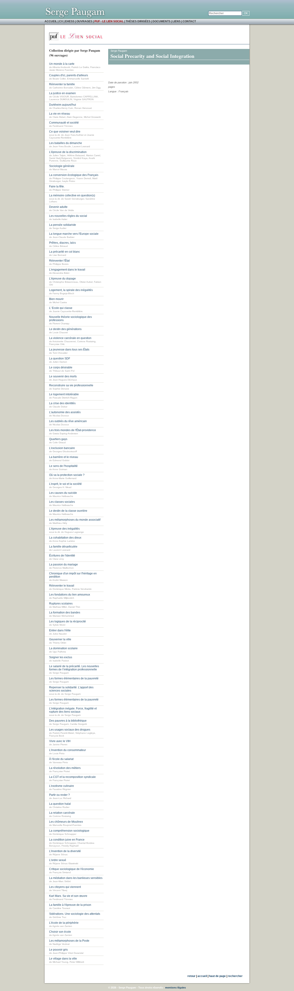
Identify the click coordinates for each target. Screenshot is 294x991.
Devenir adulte (58, 207)
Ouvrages (84, 21)
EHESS (69, 21)
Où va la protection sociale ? (67, 475)
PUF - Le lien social (109, 21)
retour (191, 976)
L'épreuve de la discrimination (68, 152)
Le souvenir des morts (63, 376)
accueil (202, 976)
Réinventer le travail (61, 585)
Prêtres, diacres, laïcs (62, 242)
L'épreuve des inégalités (64, 528)
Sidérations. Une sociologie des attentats (74, 913)
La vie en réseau (59, 113)
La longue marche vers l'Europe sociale (74, 233)
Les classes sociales (62, 501)
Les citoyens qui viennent (65, 887)
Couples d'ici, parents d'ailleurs (68, 75)
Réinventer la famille (62, 84)
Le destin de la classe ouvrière (68, 510)
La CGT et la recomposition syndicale (72, 777)
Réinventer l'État (59, 260)
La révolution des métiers (65, 768)
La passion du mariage (63, 564)
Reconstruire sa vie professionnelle (71, 385)
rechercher (235, 976)
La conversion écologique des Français (73, 175)
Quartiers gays (58, 439)
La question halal (60, 803)
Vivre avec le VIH (60, 741)
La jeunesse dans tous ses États (69, 349)
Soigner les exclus (60, 657)
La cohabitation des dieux (65, 537)
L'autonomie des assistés (65, 412)
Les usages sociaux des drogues (69, 729)
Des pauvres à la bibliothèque (68, 720)
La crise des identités (62, 403)
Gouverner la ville (60, 639)
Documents (161, 21)
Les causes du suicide (63, 492)
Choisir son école (60, 931)
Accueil (51, 21)
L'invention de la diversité (65, 851)
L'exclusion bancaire (62, 448)
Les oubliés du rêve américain (68, 421)
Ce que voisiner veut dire (64, 131)
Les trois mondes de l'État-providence (72, 430)
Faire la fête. (57, 186)
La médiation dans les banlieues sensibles (75, 878)
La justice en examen (62, 93)
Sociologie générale (61, 166)
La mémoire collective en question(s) (72, 195)
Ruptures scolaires (61, 603)
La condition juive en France (67, 839)
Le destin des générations (65, 329)
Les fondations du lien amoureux (69, 594)
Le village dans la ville (63, 958)
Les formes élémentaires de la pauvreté (74, 678)
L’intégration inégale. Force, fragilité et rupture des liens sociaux (73, 710)
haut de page (217, 976)
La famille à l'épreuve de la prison (70, 904)
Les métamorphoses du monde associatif (74, 519)
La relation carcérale (62, 812)
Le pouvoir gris (58, 949)
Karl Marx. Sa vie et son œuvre (68, 896)
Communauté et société (64, 122)
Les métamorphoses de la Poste (69, 940)
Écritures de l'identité (62, 555)
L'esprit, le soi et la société (65, 484)
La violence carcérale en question (70, 338)
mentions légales (175, 987)
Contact (189, 21)
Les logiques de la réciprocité (67, 621)
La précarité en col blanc (64, 251)
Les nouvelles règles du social (68, 215)
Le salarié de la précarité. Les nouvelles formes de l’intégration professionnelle (74, 668)
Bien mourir (56, 299)
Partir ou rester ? (59, 794)
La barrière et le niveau (63, 457)
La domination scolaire (63, 648)
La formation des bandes (64, 612)
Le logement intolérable (64, 394)
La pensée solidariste (62, 224)
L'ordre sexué (57, 860)
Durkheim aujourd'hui (62, 104)
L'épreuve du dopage (62, 278)
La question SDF (59, 358)
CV (61, 21)
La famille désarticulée (63, 546)
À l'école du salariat (61, 759)
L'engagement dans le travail (67, 269)
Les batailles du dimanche (65, 143)
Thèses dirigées (138, 21)
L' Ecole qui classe (60, 308)
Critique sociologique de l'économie (71, 869)
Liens (176, 21)
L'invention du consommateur (67, 750)
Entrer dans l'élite (60, 630)
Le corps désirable (60, 367)
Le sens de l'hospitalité (63, 466)
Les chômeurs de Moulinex (66, 821)
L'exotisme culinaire (61, 786)
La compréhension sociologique (69, 830)
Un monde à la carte (61, 63)
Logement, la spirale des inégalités (71, 290)
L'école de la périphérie (64, 922)
